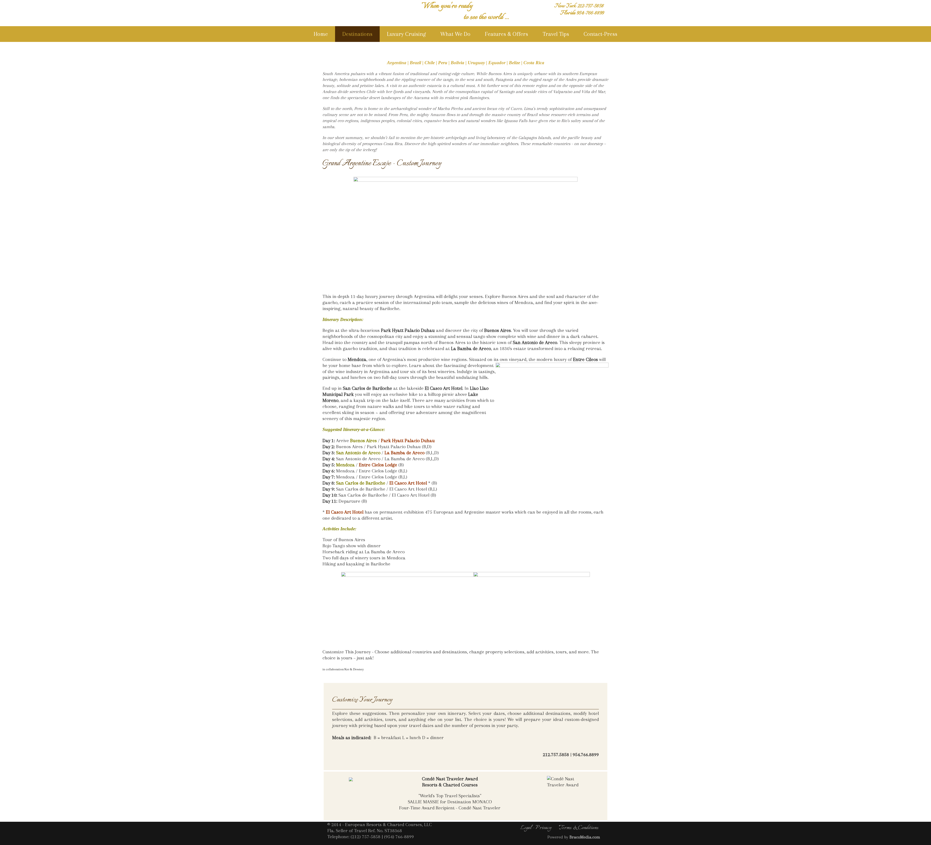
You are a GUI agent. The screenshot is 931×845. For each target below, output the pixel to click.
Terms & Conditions (578, 827)
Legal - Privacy (536, 827)
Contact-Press (600, 34)
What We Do (455, 34)
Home (321, 34)
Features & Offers (506, 34)
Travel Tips (556, 34)
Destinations (357, 34)
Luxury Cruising (406, 34)
